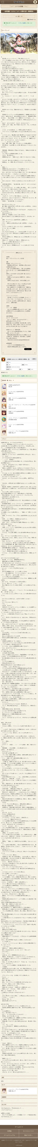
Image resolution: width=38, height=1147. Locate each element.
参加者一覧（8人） (7, 380)
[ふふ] (4, 408)
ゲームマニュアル (9, 1135)
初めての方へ (28, 1135)
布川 (10, 362)
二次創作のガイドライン (29, 1140)
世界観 (9, 1131)
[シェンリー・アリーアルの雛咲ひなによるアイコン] (4, 434)
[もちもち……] (4, 388)
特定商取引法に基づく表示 (19, 1140)
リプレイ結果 (21, 23)
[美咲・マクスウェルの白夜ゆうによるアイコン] (4, 401)
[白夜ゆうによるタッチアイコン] (4, 394)
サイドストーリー (28, 1131)
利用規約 (3, 1140)
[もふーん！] (4, 421)
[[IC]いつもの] (4, 414)
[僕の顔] (4, 427)
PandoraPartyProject (19, 2)
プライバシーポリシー (9, 1140)
